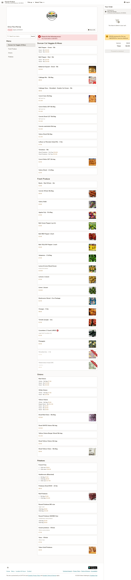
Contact (29, 571)
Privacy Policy (76, 571)
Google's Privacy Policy (34, 575)
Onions (10, 53)
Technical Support (67, 571)
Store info (92, 30)
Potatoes (10, 57)
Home (8, 571)
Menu (12, 571)
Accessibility (94, 571)
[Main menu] (2, 2)
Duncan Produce (10, 2)
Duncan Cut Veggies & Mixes (17, 45)
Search (33, 36)
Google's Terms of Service (49, 575)
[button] (67, 50)
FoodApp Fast (93, 575)
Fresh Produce (12, 49)
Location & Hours (21, 571)
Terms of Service (85, 571)
